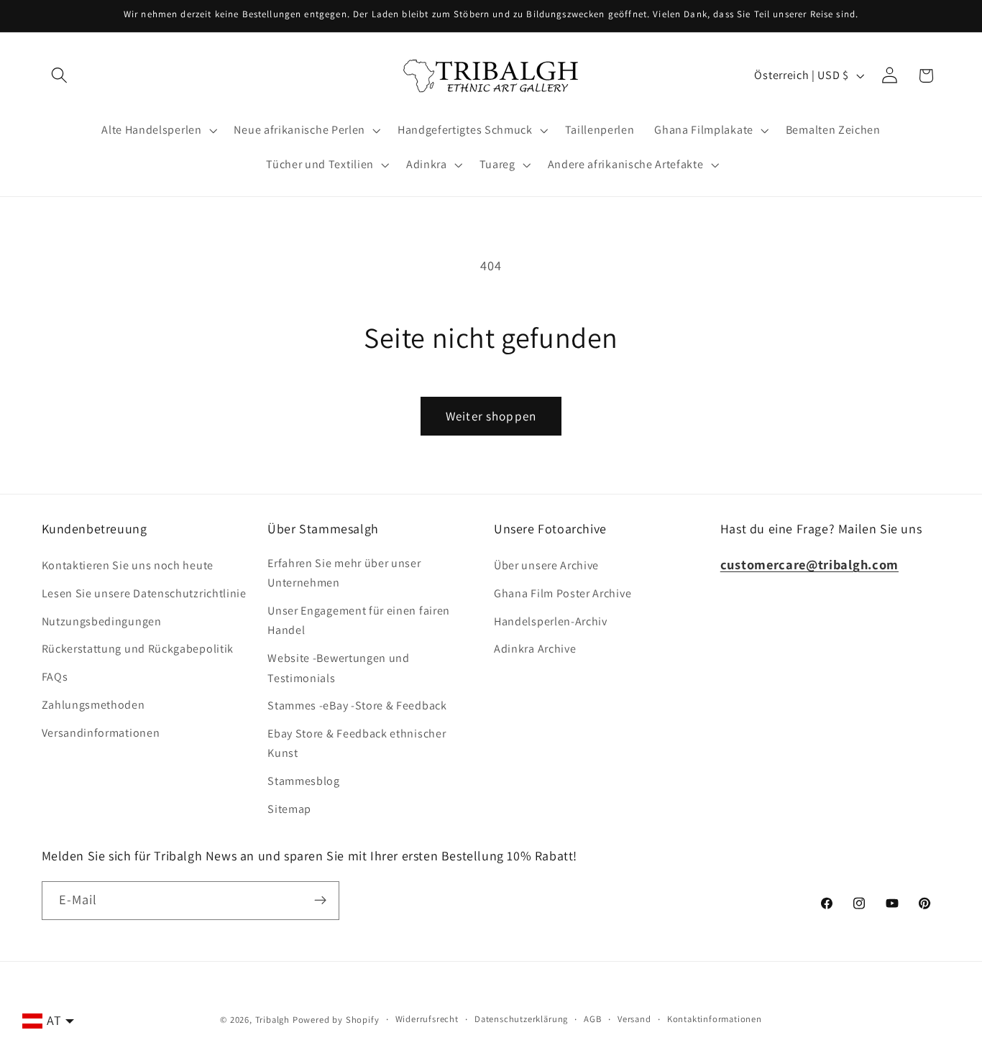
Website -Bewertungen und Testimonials (338, 667)
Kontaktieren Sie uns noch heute (128, 565)
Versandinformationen (101, 732)
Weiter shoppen (491, 416)
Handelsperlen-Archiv (550, 621)
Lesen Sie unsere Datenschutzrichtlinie (144, 593)
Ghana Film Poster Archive (562, 593)
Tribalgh (272, 1019)
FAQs (55, 676)
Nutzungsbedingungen (102, 621)
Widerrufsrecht (427, 1019)
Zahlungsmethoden (93, 704)
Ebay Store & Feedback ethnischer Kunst (356, 743)
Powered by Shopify (336, 1019)
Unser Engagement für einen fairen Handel (358, 620)
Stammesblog (303, 780)
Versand (634, 1019)
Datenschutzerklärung (521, 1019)
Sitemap (289, 809)
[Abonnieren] (320, 900)
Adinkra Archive (535, 648)
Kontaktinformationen (714, 1019)
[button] (60, 76)
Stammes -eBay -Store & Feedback (356, 705)
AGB (592, 1019)
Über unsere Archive (546, 565)
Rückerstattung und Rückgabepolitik (138, 648)
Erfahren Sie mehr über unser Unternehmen (344, 573)
